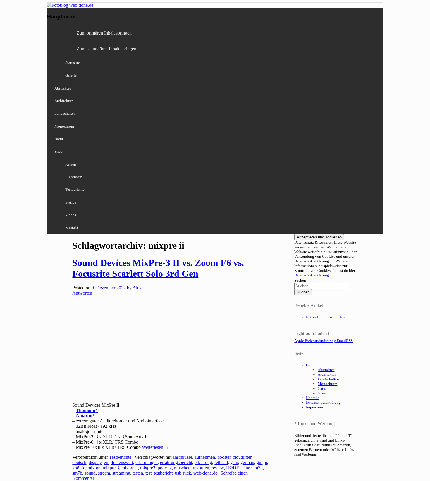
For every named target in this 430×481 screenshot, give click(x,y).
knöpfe (78, 467)
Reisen (70, 164)
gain (234, 462)
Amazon (84, 415)
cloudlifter (242, 457)
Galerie (71, 75)
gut (259, 462)
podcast (165, 467)
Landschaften (65, 113)
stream (104, 472)
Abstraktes (62, 88)
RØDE (232, 467)
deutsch (79, 462)
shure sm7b (252, 467)
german (247, 462)
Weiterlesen (155, 447)
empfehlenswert (118, 462)
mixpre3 (147, 467)
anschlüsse (182, 457)
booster (224, 457)
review (217, 467)
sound (90, 472)
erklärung (203, 462)
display (95, 462)
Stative (70, 202)
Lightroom (73, 177)
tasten (138, 472)
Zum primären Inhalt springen (104, 32)
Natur (58, 139)
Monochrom (64, 126)
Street (58, 151)
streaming (121, 472)
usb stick (183, 472)
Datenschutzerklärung (311, 275)
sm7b (77, 472)
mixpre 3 (111, 467)
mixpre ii (129, 467)
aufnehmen (205, 457)
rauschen (182, 467)
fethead (221, 462)
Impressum (314, 407)
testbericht (163, 472)
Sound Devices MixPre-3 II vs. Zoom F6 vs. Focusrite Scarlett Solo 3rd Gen (158, 268)
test (148, 472)
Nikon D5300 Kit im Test (326, 317)
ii (266, 462)
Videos (70, 215)
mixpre (93, 467)
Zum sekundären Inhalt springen (106, 48)
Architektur (63, 101)
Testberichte (75, 189)
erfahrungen (146, 462)
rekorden (201, 467)
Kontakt (71, 227)
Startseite (72, 63)
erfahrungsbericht (176, 462)
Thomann (85, 410)
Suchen (300, 280)
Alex (137, 287)
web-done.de (205, 472)
